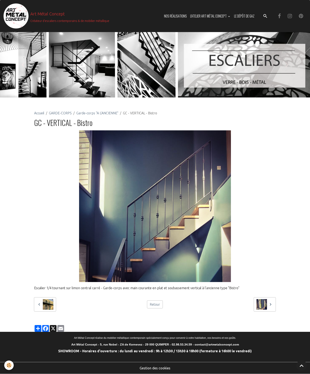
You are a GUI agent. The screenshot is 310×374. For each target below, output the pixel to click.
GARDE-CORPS (60, 113)
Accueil (39, 113)
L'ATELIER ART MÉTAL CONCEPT (208, 16)
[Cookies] (9, 365)
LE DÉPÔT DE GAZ (244, 16)
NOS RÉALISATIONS (175, 16)
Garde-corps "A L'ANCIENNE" (97, 113)
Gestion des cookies (155, 368)
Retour (155, 304)
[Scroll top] (301, 365)
